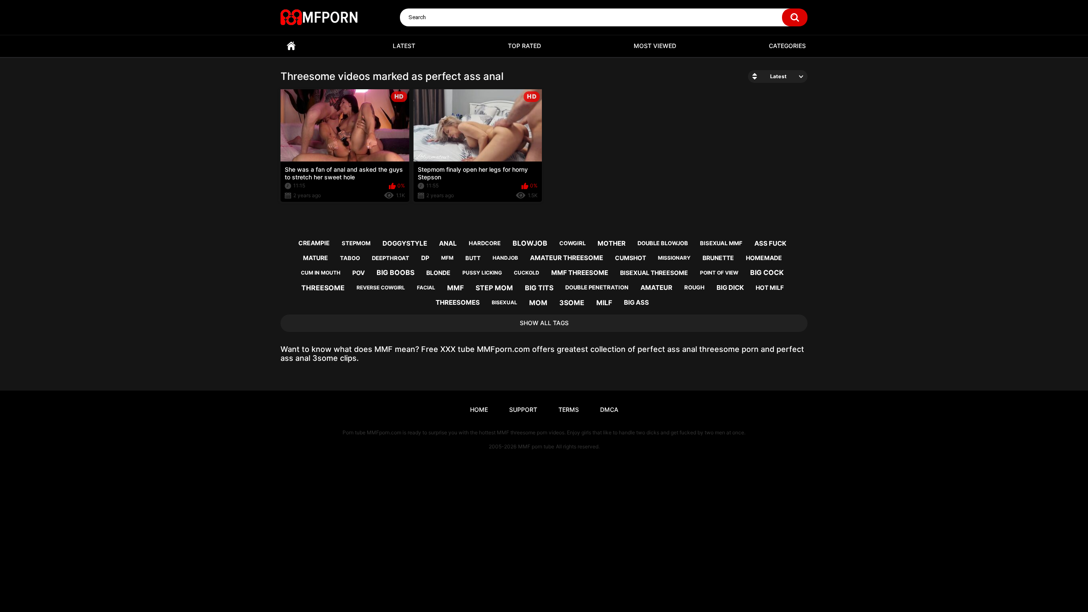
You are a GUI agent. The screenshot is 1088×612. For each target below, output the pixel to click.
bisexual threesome (654, 272)
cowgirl (572, 243)
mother (612, 243)
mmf (455, 287)
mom (538, 302)
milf (604, 302)
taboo (350, 258)
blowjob (530, 243)
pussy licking (482, 272)
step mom (494, 287)
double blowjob (663, 243)
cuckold (526, 272)
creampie (314, 242)
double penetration (597, 287)
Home (291, 46)
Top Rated (524, 45)
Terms (568, 409)
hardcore (485, 243)
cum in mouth (320, 272)
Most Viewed (655, 45)
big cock (767, 272)
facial (426, 287)
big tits (539, 287)
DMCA (609, 409)
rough (694, 287)
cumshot (630, 257)
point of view (719, 272)
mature (315, 257)
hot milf (770, 287)
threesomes (458, 302)
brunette (718, 257)
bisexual (504, 302)
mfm (447, 258)
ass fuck (770, 243)
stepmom (356, 243)
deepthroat (390, 258)
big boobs (395, 272)
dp (425, 257)
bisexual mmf (721, 243)
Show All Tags (544, 322)
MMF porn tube (536, 446)
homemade (764, 257)
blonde (438, 272)
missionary (674, 258)
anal (448, 243)
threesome (323, 287)
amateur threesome (566, 258)
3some (571, 302)
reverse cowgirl (381, 287)
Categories (787, 45)
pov (358, 272)
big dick (730, 287)
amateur (656, 287)
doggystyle (404, 243)
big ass (636, 302)
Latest (404, 45)
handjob (505, 258)
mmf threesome (579, 273)
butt (473, 258)
